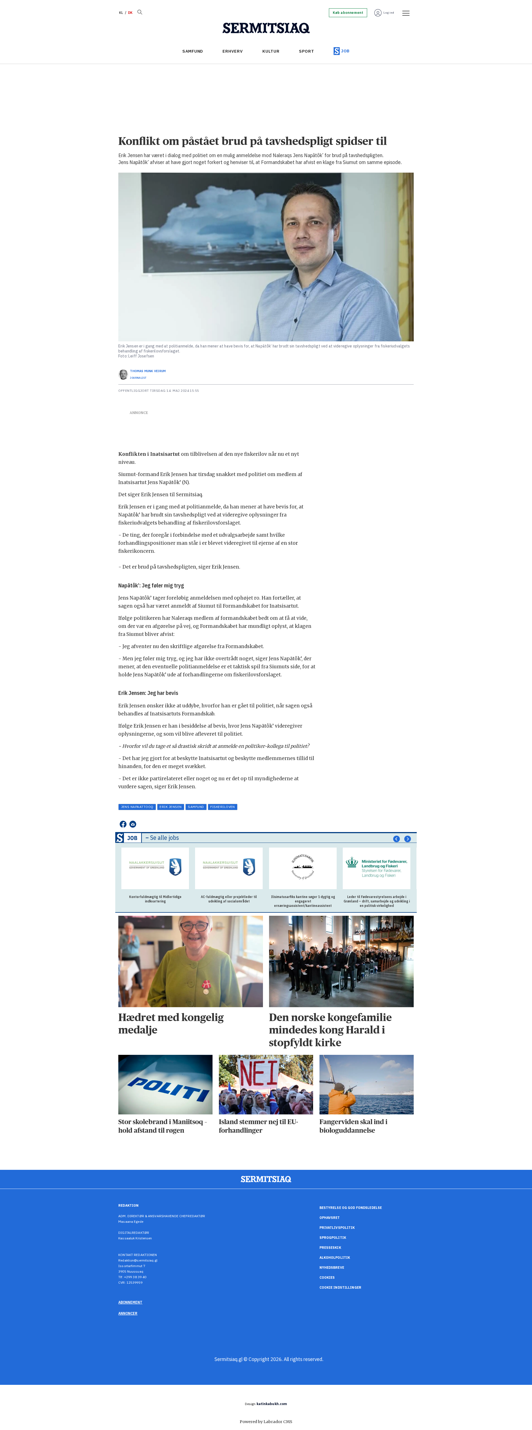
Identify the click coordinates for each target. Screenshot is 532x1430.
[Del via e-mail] (132, 824)
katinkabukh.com (272, 1404)
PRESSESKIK (330, 1247)
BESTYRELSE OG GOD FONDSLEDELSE (350, 1208)
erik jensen (170, 807)
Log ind (388, 12)
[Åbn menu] (404, 13)
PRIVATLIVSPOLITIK (337, 1228)
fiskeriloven (222, 807)
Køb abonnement (348, 13)
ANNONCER (127, 1313)
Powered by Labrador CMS (266, 1421)
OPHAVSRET (329, 1218)
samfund (196, 807)
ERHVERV (232, 51)
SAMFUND (192, 51)
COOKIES (327, 1277)
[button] (396, 839)
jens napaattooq (137, 807)
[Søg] (139, 13)
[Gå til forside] (266, 28)
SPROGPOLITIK (332, 1237)
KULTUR (271, 51)
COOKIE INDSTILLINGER (340, 1287)
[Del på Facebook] (122, 824)
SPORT (306, 51)
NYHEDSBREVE (331, 1267)
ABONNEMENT (130, 1302)
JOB (345, 50)
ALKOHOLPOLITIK (334, 1257)
